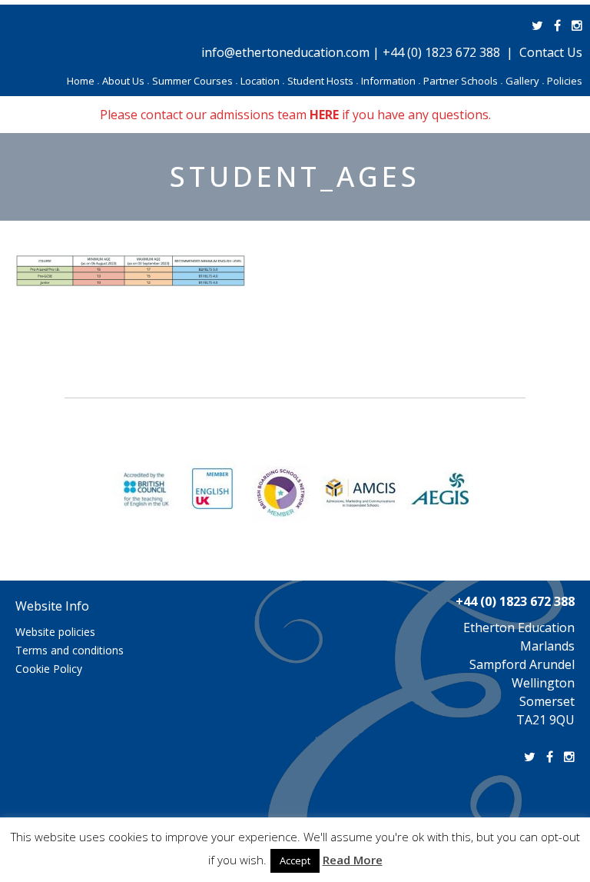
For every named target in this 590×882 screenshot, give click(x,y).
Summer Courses (194, 81)
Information (390, 81)
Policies (564, 81)
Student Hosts (322, 81)
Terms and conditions (69, 650)
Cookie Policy (48, 668)
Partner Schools (462, 81)
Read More (353, 859)
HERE (324, 114)
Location (262, 81)
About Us (125, 81)
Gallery (524, 81)
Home (83, 81)
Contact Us (550, 52)
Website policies (55, 631)
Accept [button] (295, 860)
